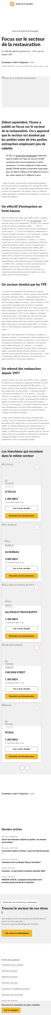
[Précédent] (22, 768)
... (4, 31)
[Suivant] (27, 768)
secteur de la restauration (26, 156)
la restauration (35, 221)
